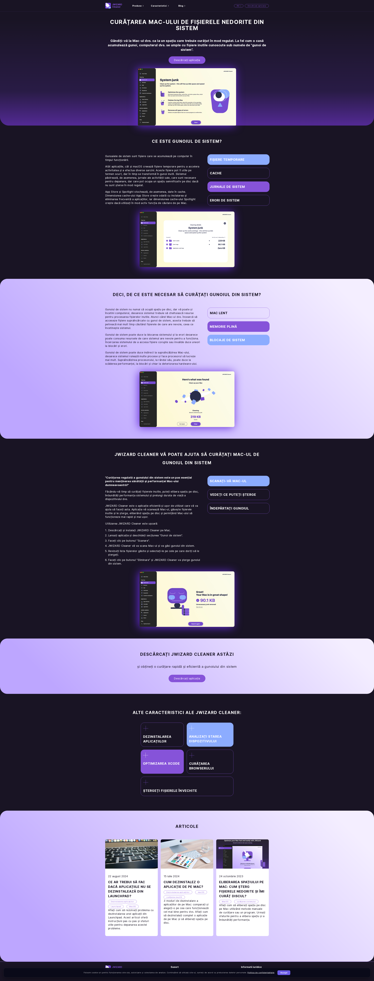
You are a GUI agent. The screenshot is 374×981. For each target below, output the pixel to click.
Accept (283, 973)
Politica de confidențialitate (260, 972)
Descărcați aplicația (257, 6)
